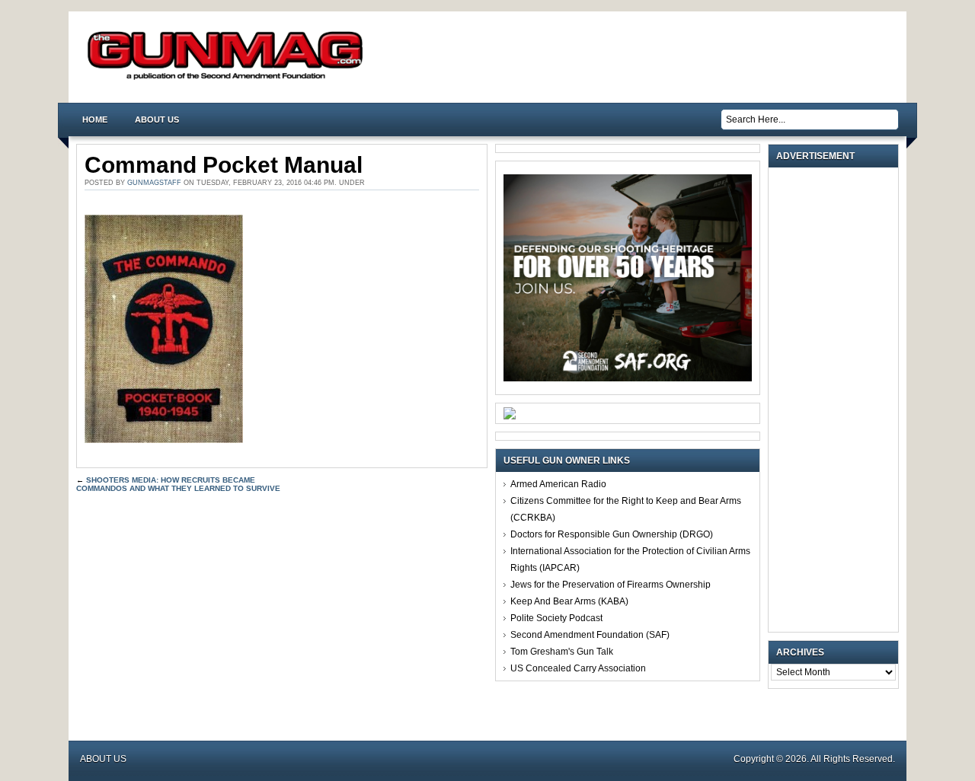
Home (94, 119)
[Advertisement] (837, 399)
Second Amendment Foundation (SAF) (590, 635)
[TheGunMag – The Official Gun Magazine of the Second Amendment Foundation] (228, 78)
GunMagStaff (154, 182)
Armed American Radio (558, 484)
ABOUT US (157, 119)
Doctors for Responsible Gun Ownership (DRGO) (611, 534)
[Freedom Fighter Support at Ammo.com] (509, 416)
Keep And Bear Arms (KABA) (569, 601)
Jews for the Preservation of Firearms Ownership (610, 584)
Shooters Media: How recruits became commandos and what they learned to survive (178, 484)
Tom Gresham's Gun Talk (561, 651)
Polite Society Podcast (556, 618)
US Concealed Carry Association (578, 668)
